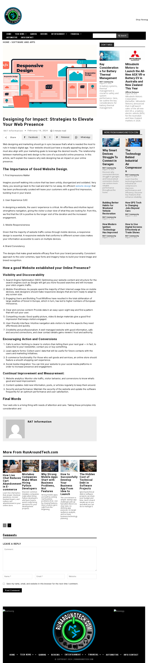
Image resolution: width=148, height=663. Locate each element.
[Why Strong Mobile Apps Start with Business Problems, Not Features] (49, 466)
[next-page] (9, 525)
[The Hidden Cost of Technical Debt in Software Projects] (88, 466)
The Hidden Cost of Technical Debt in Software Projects (87, 481)
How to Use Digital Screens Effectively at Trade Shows (133, 228)
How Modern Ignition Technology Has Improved (110, 228)
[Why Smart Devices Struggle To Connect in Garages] (110, 142)
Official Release (132, 92)
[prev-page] (5, 525)
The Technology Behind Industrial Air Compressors (133, 161)
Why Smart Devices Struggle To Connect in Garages (110, 157)
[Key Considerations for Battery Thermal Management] (109, 56)
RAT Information (13, 131)
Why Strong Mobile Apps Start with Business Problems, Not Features (49, 483)
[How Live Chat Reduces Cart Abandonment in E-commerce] (12, 466)
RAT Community (106, 82)
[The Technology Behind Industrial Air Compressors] (133, 142)
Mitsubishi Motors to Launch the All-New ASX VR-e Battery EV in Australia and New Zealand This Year (135, 76)
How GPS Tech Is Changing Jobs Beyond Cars (133, 206)
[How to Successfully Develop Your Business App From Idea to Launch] (69, 466)
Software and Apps (23, 42)
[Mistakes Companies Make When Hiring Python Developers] (30, 466)
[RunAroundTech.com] (13, 15)
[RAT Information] (15, 429)
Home (6, 42)
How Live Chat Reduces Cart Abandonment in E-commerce (12, 482)
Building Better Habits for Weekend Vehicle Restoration (110, 208)
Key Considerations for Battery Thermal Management (109, 71)
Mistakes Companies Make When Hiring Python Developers (29, 481)
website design (83, 186)
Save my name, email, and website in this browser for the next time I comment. (42, 584)
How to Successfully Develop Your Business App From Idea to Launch (69, 484)
